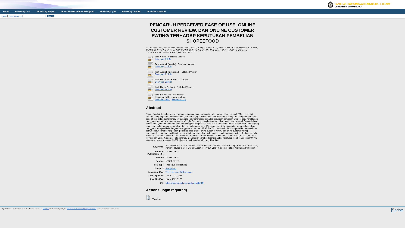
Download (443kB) (163, 89)
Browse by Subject (46, 11)
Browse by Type (108, 11)
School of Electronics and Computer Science (81, 209)
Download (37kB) (163, 59)
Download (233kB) (163, 82)
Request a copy (179, 99)
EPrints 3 (46, 209)
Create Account (16, 16)
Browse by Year (22, 11)
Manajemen (170, 168)
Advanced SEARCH (156, 11)
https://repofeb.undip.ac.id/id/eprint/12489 (184, 183)
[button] (148, 197)
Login (4, 16)
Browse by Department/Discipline (77, 11)
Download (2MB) (162, 99)
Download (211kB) (163, 67)
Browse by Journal (131, 11)
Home (6, 11)
